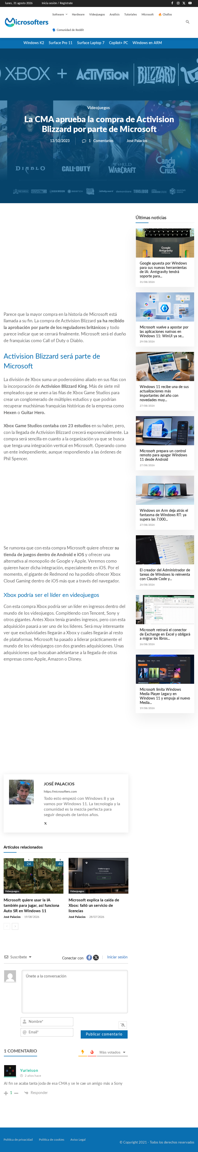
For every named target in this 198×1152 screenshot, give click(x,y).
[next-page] (15, 926)
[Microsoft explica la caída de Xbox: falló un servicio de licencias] (98, 876)
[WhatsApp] (83, 221)
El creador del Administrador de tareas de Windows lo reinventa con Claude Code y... (165, 575)
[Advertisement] (66, 270)
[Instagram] (178, 3)
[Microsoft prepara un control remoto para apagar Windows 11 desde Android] (165, 430)
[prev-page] (7, 926)
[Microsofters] (21, 22)
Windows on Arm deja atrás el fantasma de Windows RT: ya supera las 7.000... (164, 515)
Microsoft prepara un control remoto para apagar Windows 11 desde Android (163, 455)
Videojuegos (98, 108)
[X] (184, 3)
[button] (188, 22)
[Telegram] (107, 221)
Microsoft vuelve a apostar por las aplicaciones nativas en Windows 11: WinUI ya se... (164, 332)
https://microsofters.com (60, 791)
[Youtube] (190, 3)
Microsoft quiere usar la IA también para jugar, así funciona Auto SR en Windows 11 (31, 905)
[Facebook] (172, 3)
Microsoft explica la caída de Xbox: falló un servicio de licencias (94, 905)
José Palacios (137, 141)
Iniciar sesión (117, 957)
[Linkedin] (95, 221)
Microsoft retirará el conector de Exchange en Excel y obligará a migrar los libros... (165, 634)
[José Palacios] (24, 803)
